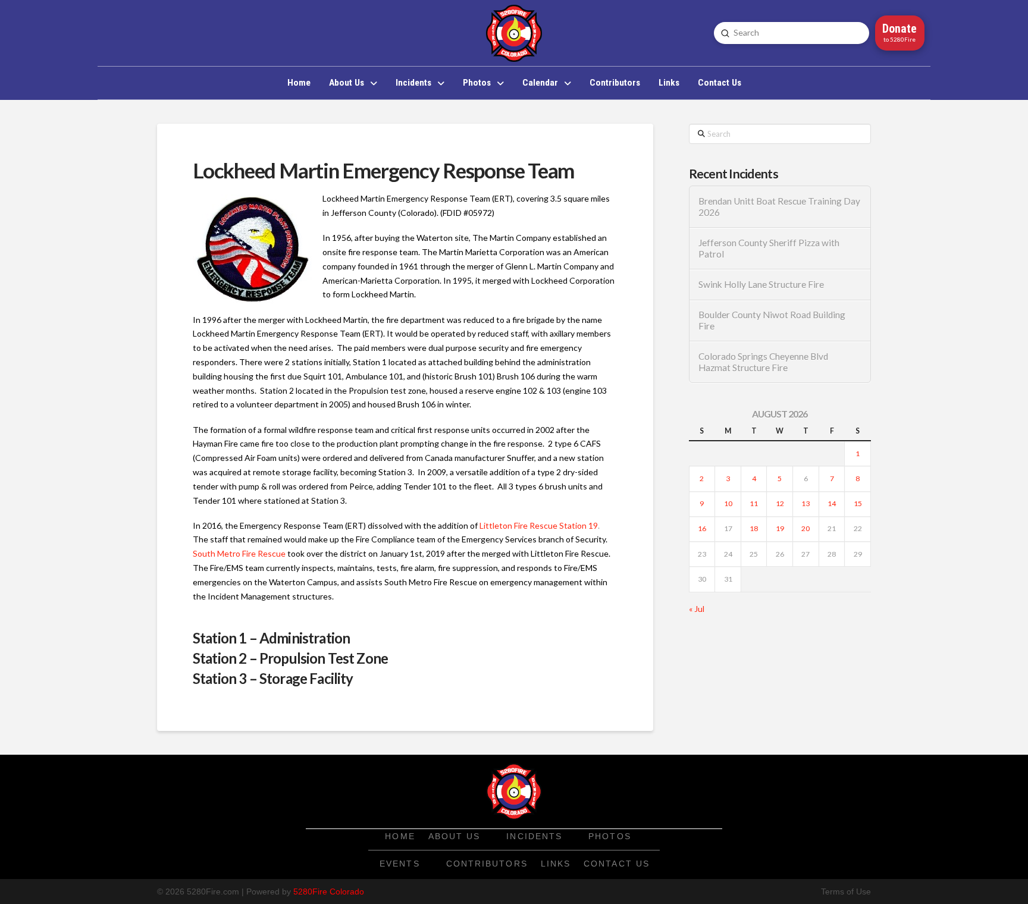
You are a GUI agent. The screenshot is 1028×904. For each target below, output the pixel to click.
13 (805, 503)
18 (754, 528)
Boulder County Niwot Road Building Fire (771, 320)
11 (754, 503)
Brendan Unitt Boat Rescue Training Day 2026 (779, 207)
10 (728, 503)
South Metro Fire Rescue (239, 553)
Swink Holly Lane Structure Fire (761, 284)
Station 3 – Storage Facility (273, 678)
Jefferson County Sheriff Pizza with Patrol (768, 248)
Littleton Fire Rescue (518, 525)
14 (832, 503)
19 (780, 528)
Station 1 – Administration (271, 637)
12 (780, 503)
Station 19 (578, 525)
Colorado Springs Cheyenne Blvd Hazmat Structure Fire (763, 362)
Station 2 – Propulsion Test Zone (290, 658)
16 (702, 528)
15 (858, 503)
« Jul (696, 609)
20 (805, 528)
